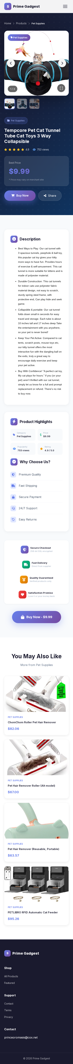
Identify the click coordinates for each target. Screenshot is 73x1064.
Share (52, 195)
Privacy (8, 1016)
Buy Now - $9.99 (39, 617)
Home (7, 23)
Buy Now (22, 195)
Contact (8, 1003)
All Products (11, 976)
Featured (9, 982)
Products (21, 23)
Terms (8, 1010)
